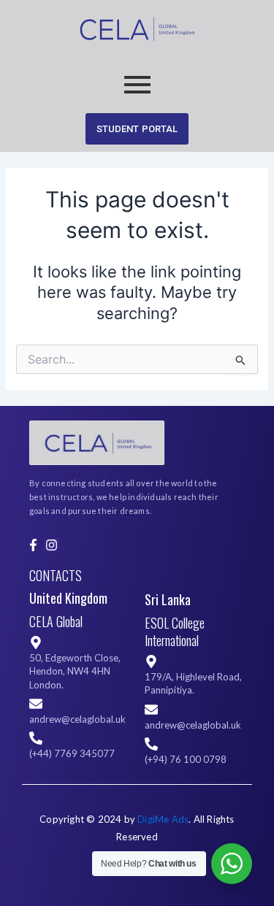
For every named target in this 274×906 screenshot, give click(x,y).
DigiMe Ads (163, 819)
